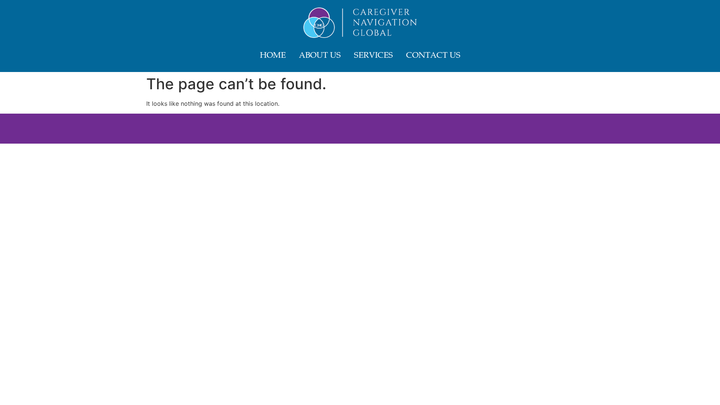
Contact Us (433, 56)
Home (273, 56)
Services (373, 56)
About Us (320, 56)
